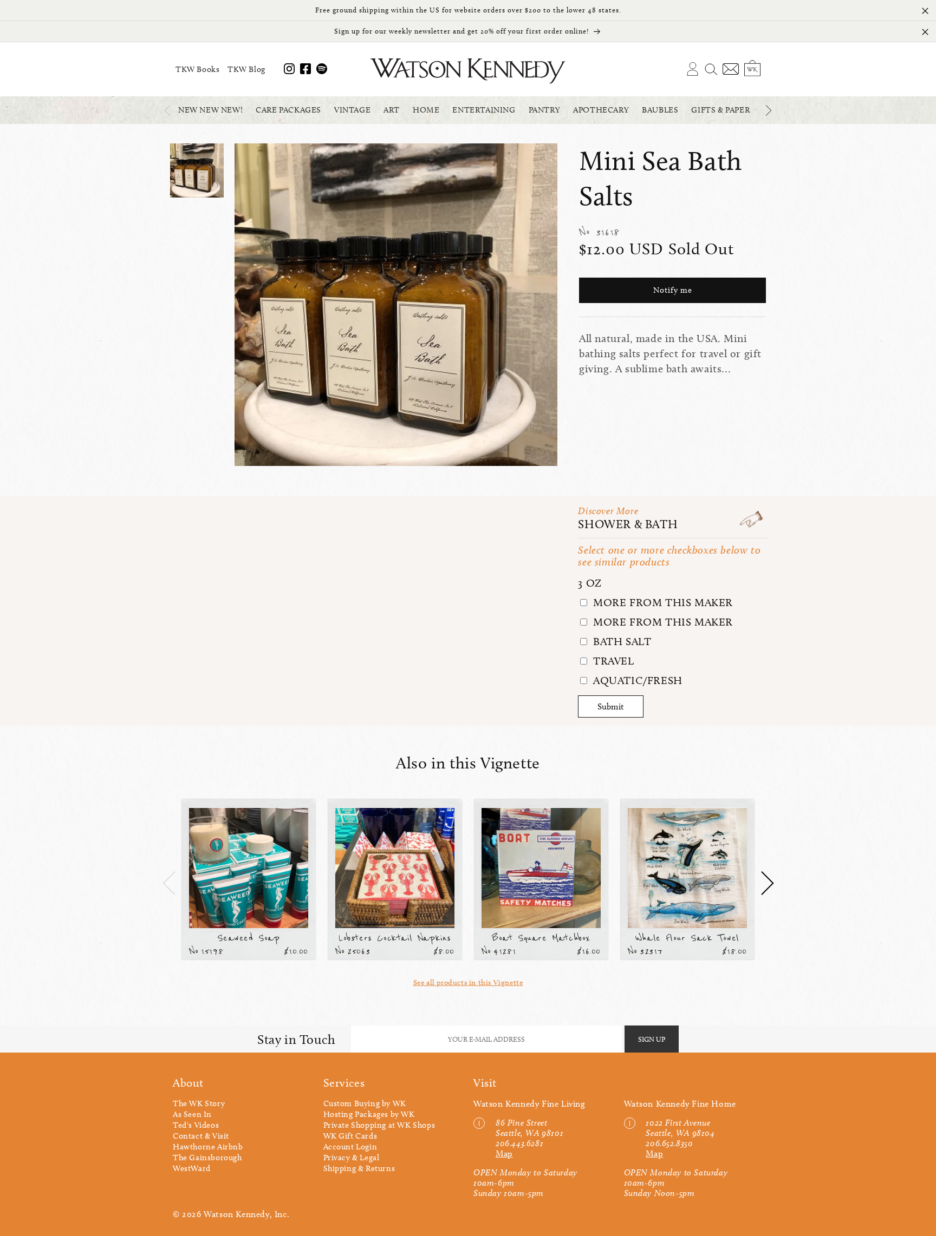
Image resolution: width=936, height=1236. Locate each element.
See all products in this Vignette (468, 982)
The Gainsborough (207, 1157)
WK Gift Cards (350, 1136)
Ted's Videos (196, 1125)
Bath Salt (620, 641)
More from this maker (661, 602)
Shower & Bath (628, 524)
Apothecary (601, 110)
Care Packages (288, 110)
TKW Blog (246, 69)
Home (426, 110)
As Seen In (192, 1114)
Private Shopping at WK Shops (379, 1125)
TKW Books (197, 69)
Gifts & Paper (720, 110)
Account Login (350, 1147)
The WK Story (199, 1103)
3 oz (589, 582)
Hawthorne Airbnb (208, 1147)
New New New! (210, 110)
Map (504, 1153)
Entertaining (483, 110)
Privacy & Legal (351, 1157)
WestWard (192, 1168)
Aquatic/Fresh (636, 680)
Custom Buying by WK (364, 1103)
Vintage (352, 110)
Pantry (545, 110)
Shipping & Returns (359, 1168)
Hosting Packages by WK (369, 1114)
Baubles (660, 110)
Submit (610, 706)
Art (392, 110)
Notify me (672, 290)
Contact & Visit (201, 1136)
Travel (612, 660)
